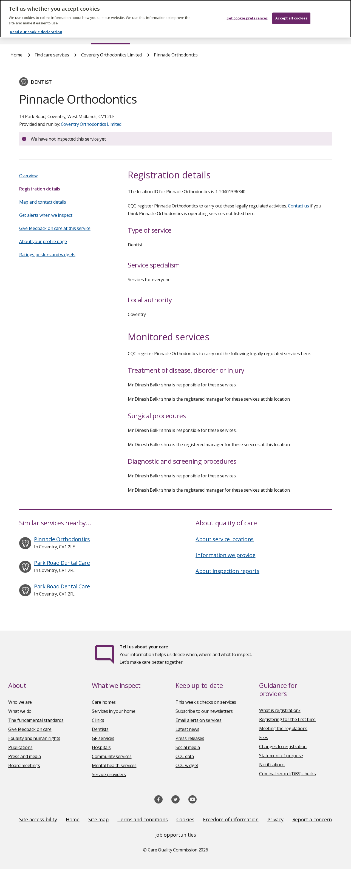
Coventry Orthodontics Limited (111, 55)
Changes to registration (283, 746)
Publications (20, 747)
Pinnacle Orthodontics (62, 539)
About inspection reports (227, 571)
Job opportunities (175, 834)
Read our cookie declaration (36, 31)
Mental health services (114, 765)
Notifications (272, 765)
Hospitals (101, 747)
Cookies (185, 819)
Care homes (104, 702)
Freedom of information (230, 819)
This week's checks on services (206, 702)
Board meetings (24, 765)
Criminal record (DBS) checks (287, 774)
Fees (263, 737)
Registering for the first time (287, 719)
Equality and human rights (34, 738)
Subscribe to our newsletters (204, 711)
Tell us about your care (144, 647)
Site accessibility (38, 819)
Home (16, 55)
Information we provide (225, 555)
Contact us (298, 206)
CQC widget (187, 765)
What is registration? (280, 710)
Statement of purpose (281, 756)
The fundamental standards (36, 720)
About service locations (225, 539)
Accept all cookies (291, 18)
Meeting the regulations (283, 728)
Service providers (109, 774)
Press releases (190, 738)
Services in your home (113, 711)
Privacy (275, 819)
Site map (98, 819)
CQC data (185, 756)
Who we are (20, 702)
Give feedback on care (30, 729)
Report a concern (312, 819)
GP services (103, 738)
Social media (188, 747)
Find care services (52, 55)
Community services (112, 756)
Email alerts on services (199, 720)
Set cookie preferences (247, 18)
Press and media (24, 756)
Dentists (100, 729)
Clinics (98, 720)
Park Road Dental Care (62, 562)
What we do (20, 711)
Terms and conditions (142, 819)
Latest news (187, 729)
